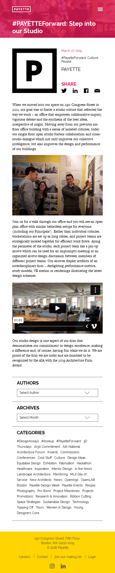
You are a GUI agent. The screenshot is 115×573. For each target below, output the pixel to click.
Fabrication (66, 463)
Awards (52, 452)
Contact (42, 557)
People (66, 61)
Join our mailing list (68, 557)
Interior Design (62, 468)
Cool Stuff (45, 457)
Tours (40, 507)
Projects (88, 491)
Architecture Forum (31, 452)
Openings (72, 480)
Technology (80, 502)
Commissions (69, 452)
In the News (83, 468)
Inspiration (42, 468)
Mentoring (60, 474)
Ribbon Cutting (80, 496)
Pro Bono (44, 491)
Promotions (25, 496)
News (58, 480)
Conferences (26, 457)
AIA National (71, 446)
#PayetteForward (73, 58)
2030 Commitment (47, 446)
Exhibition (50, 463)
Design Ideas (76, 457)
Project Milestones (66, 491)
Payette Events (72, 485)
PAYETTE (71, 69)
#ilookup (47, 441)
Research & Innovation (51, 496)
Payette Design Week (44, 485)
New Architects (41, 480)
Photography (26, 491)
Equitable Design (29, 463)
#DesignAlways (28, 441)
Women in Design (58, 507)
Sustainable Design (56, 502)
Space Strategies (28, 502)
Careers (24, 557)
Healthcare (24, 468)
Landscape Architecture (34, 474)
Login (92, 557)
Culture (92, 58)
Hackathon (84, 463)
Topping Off (25, 507)
